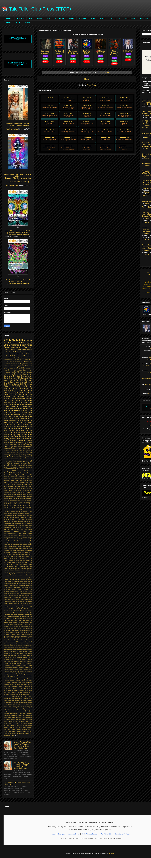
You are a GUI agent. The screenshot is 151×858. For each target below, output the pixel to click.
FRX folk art (11, 484)
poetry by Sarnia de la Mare (22, 696)
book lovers (24, 554)
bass (11, 550)
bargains (29, 368)
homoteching (21, 630)
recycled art (27, 457)
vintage (14, 729)
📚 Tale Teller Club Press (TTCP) (36, 8)
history (6, 380)
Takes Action (19, 422)
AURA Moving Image (21, 469)
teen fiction (22, 719)
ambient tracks (20, 531)
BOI (48, 18)
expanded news (10, 370)
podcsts (25, 692)
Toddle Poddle (12, 513)
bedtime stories (14, 430)
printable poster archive (11, 702)
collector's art (21, 572)
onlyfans (14, 686)
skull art (25, 715)
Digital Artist (14, 480)
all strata (28, 529)
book (11, 400)
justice (11, 653)
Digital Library (8, 482)
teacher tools (14, 719)
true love (17, 465)
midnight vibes (8, 671)
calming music (27, 564)
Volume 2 (18, 519)
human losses (16, 634)
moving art (17, 675)
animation (23, 426)
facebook (13, 439)
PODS (18, 23)
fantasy (29, 609)
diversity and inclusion (12, 437)
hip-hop (10, 630)
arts (22, 428)
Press (8, 23)
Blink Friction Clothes (11, 384)
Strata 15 (49, 123)
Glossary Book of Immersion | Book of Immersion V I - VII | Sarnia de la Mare (21, 765)
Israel (24, 420)
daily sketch (22, 435)
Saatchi (19, 494)
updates (29, 727)
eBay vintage (8, 599)
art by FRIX (20, 537)
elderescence (22, 402)
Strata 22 (87, 131)
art (31, 386)
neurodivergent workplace (24, 680)
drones (6, 597)
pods (30, 692)
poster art (14, 453)
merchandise (27, 447)
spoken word (27, 461)
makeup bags (8, 663)
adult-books (28, 525)
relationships (23, 710)
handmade (20, 404)
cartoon (17, 566)
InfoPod (12, 356)
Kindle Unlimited (12, 129)
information (19, 443)
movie (11, 675)
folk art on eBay (21, 616)
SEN (15, 494)
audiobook (28, 428)
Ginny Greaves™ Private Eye (114, 53)
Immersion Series (73, 834)
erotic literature (27, 603)
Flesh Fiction (28, 484)
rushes (6, 713)
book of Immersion (18, 350)
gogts (19, 624)
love (19, 390)
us (21, 465)
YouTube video (22, 521)
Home (39, 18)
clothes (15, 358)
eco (22, 599)
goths (23, 624)
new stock (7, 682)
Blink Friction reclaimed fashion (15, 414)
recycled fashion (26, 708)
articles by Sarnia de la (17, 539)
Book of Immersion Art (25, 475)
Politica (14, 492)
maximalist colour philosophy (13, 665)
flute (11, 616)
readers (6, 706)
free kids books (27, 618)
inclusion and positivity (10, 645)
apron (24, 535)
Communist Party (20, 478)
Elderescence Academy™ (45, 52)
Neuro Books (130, 18)
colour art (19, 574)
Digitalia (103, 18)
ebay (10, 358)
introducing (16, 649)
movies (24, 406)
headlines (13, 441)
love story (18, 447)
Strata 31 (68, 147)
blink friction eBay (17, 376)
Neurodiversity (27, 490)
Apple (45, 55)
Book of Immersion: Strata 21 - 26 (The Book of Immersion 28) (17, 232)
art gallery (7, 539)
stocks (19, 717)
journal (30, 651)
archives (6, 537)
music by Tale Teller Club (18, 380)
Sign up (29, 496)
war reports (13, 733)
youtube (13, 372)
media (25, 665)
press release (14, 455)
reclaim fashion (23, 408)
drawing (6, 439)
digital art (13, 390)
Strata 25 (49, 139)
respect (16, 712)
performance (28, 688)
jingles (26, 443)
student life (18, 463)
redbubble (6, 710)
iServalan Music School (25, 636)
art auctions (12, 537)
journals (6, 653)
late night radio (15, 655)
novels (10, 408)
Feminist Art (19, 484)
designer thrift (23, 591)
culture (28, 585)
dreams (29, 595)
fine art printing (19, 614)
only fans (7, 686)
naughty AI (25, 679)
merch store (28, 669)
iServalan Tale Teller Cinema (17, 640)
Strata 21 (68, 131)
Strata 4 (124, 98)
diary (30, 435)
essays (21, 605)
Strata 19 (124, 123)
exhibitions (7, 607)
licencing (29, 445)
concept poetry (17, 575)
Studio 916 (22, 502)
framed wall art (10, 618)
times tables (19, 723)
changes (29, 568)
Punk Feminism (21, 492)
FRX (19, 394)
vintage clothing (22, 729)
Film (30, 18)
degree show (14, 591)
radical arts (16, 704)
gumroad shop (23, 626)
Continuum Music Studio (73, 52)
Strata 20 (49, 130)
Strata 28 (105, 138)
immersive (22, 642)
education (29, 601)
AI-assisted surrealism (25, 467)
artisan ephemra (14, 428)
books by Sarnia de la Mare (14, 354)
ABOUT (9, 18)
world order (7, 735)
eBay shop (28, 597)
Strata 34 (124, 147)
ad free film (20, 525)
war (29, 465)
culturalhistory (21, 585)
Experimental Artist (26, 482)
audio (24, 543)
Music (29, 350)
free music (26, 620)
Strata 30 (49, 147)
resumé (21, 712)
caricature (19, 400)
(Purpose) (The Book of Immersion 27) (18, 179)
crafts (23, 583)
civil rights (28, 570)
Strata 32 (87, 147)
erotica (16, 605)
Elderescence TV (25, 418)
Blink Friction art (26, 384)
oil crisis (12, 684)
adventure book (9, 398)
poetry (13, 364)
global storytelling (12, 624)
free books (25, 439)
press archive (21, 700)
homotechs (28, 630)
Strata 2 (87, 98)
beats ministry (17, 550)
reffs (17, 710)
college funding (12, 574)
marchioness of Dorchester (23, 663)
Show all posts (103, 72)
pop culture (15, 698)
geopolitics (22, 370)
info (24, 645)
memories (19, 667)
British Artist (26, 345)
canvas (6, 566)
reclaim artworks (16, 457)
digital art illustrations (10, 593)
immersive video (9, 443)
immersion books (16, 406)
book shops (21, 556)
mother (6, 449)
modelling (16, 671)
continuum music (26, 579)
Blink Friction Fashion (16, 473)
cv (31, 585)
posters (22, 453)
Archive (49, 98)
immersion (19, 360)
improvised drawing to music (17, 644)
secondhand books (16, 713)
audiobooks (8, 360)
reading (29, 455)
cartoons (22, 566)
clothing (29, 432)
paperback (7, 688)
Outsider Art (7, 492)
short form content (16, 715)
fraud (16, 618)
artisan (26, 539)
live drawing (28, 659)
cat (9, 568)
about (24, 374)
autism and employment (20, 544)
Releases (20, 18)
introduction (22, 649)
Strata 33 (105, 147)
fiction (25, 362)
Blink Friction (59, 18)
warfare (19, 733)
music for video (8, 679)
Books (71, 18)
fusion (10, 622)
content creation (14, 579)
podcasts (7, 364)
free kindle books (16, 620)
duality (10, 597)
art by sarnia (28, 537)
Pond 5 (29, 420)
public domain (27, 702)
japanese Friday (22, 651)
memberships (12, 667)
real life (6, 457)
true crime (28, 410)
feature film (23, 610)
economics (21, 601)
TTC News (28, 502)
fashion (29, 354)
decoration (7, 591)
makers (29, 661)
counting (9, 583)
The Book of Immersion (12, 374)
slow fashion (17, 461)
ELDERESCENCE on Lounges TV (17, 64)
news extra (27, 358)
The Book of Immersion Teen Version (15, 511)
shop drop (7, 715)
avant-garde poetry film (21, 548)
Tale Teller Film (18, 508)
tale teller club (8, 465)
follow (28, 616)
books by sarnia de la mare (18, 560)
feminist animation (24, 612)
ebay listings (16, 599)
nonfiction (29, 682)
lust (12, 661)
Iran (30, 394)
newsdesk (14, 682)
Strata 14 (124, 115)
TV (9, 504)
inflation (20, 645)
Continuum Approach (16, 366)
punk (15, 408)
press (15, 700)
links (5, 447)
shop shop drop (27, 713)
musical (15, 679)
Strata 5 (49, 106)
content (6, 579)
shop (5, 358)
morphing (6, 675)
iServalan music (25, 441)
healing (6, 630)
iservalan (28, 360)
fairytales (14, 609)
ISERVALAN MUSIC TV (18, 39)
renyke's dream (8, 712)
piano (5, 692)
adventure (7, 527)
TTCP (5, 504)
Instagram (25, 394)
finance (13, 614)
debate (19, 589)
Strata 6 (68, 107)
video (5, 412)
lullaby (8, 661)
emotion (6, 603)
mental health (19, 669)
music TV (23, 675)
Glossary (17, 486)
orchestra (15, 451)
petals (16, 690)
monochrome (28, 673)
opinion (21, 686)
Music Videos (8, 490)
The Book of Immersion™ (59, 52)
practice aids (28, 698)
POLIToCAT (16, 386)
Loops (20, 488)
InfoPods (15, 352)
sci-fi (9, 713)
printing (21, 702)
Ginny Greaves (8, 486)
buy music (25, 378)
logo (5, 661)
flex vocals (7, 616)
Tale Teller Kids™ (86, 52)
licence (11, 445)
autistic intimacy (13, 546)
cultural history (9, 435)
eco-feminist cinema (10, 601)
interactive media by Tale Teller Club (20, 647)
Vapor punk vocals (26, 517)
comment (7, 388)
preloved (10, 700)
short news (8, 461)
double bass (27, 437)
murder (11, 449)
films (18, 439)
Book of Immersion (15, 362)
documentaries (13, 595)
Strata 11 (68, 115)
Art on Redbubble (25, 412)
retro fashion (28, 712)
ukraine (17, 725)
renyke (6, 459)
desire (30, 591)
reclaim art (19, 706)
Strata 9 (124, 106)
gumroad (16, 626)
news (30, 380)
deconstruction (27, 589)
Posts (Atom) (91, 85)
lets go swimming (13, 657)
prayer (6, 700)
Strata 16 (68, 122)
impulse (29, 644)
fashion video (8, 610)
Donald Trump (14, 418)
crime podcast (13, 585)
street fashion (8, 463)
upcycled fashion (14, 727)
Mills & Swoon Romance (90, 834)
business (6, 562)
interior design (8, 649)
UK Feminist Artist (20, 515)
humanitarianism (27, 634)
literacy (22, 659)
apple (20, 535)
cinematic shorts (20, 570)
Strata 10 (49, 115)
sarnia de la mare (21, 459)
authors (10, 544)
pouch (21, 698)
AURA (93, 18)
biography (14, 552)
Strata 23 (106, 130)
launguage (23, 655)
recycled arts (16, 708)
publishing (22, 455)
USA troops (17, 517)
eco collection (27, 599)
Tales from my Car (26, 510)
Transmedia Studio (23, 513)
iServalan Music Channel (11, 636)
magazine (16, 661)
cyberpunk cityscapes (10, 587)
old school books (26, 684)
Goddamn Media (15, 420)
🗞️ (15, 735)
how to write (19, 632)
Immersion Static (26, 486)
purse (10, 704)
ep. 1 (19, 603)
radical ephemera (22, 364)
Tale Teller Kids (106, 834)
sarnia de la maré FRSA (23, 382)
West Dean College (25, 396)
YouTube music (12, 521)
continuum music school (11, 581)
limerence (9, 659)
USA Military (10, 517)
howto (25, 632)
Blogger (111, 853)
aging (22, 529)
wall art (26, 731)
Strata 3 (105, 98)
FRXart (6, 420)
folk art (15, 616)
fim (9, 614)
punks (5, 704)
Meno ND (7, 396)
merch (29, 362)
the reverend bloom (17, 410)
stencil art (14, 717)
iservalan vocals (11, 651)
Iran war (28, 366)
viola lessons (12, 731)
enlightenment (13, 603)
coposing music (22, 581)
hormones (7, 632)
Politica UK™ (128, 51)
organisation (28, 686)
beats (6, 430)
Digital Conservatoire (25, 480)
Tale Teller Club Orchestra (21, 506)
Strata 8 (105, 106)
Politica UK (20, 356)
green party (28, 624)
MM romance (27, 488)
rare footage (25, 704)
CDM (13, 416)
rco (31, 704)
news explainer (9, 382)
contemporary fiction (10, 577)
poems (22, 451)
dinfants (6, 595)
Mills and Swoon (26, 372)
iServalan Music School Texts (13, 638)
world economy (27, 733)
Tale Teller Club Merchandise (19, 504)
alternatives (7, 531)
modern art (23, 671)
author (5, 544)
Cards (27, 23)
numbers (6, 684)
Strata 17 (87, 123)
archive (29, 535)
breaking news (19, 432)
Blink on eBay (12, 475)
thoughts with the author (17, 721)
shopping (7, 372)
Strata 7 (86, 107)
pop (10, 698)
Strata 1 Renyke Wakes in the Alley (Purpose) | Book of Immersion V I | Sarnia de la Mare (22, 745)
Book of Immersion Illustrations (14, 476)
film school (13, 404)
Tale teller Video (14, 510)
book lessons (17, 554)
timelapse (11, 723)
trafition (12, 725)
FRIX (5, 484)
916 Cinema (13, 412)
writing (12, 735)
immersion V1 (14, 642)
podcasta (19, 692)
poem (23, 390)
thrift (27, 721)
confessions (28, 575)
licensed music (27, 657)
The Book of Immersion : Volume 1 (18, 123)
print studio (28, 700)
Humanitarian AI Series (122, 834)
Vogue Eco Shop (9, 519)
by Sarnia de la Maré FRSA (13, 564)
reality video (12, 706)
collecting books (12, 572)
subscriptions (27, 463)
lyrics (30, 370)
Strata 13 (105, 114)
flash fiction (28, 614)
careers (11, 566)
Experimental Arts (12, 347)
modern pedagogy (16, 673)
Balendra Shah (19, 471)
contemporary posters (25, 577)
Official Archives (11, 345)
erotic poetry (8, 605)
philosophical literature (25, 690)
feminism (15, 612)
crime (14, 402)
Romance (10, 494)
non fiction (22, 682)
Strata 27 (87, 139)
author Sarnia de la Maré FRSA (14, 368)
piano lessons (12, 692)
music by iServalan (20, 449)
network (12, 680)
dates (19, 587)
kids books (20, 653)
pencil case (17, 688)
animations (14, 535)
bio (23, 550)
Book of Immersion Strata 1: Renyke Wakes (17, 175)
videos (25, 465)
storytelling (25, 717)
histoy (15, 630)
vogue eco (20, 731)
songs (9, 717)
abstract (24, 523)
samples (12, 459)
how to (12, 632)
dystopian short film (18, 597)
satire (30, 459)
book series (13, 556)
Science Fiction (21, 496)
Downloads (16, 482)
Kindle (16, 488)
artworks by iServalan (15, 543)
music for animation (26, 677)
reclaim (29, 356)
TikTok (25, 386)
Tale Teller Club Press (16, 424)
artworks (6, 543)
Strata (6, 422)
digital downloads (22, 593)
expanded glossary (17, 607)
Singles (6, 498)
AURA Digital (25, 342)
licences (20, 657)
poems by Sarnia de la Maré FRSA (14, 694)
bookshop (29, 560)
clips (5, 572)
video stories (8, 729)
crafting (19, 583)
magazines (23, 661)
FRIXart (6, 386)
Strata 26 (68, 139)
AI (31, 465)
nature (20, 679)
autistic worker (22, 546)
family (19, 609)
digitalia (29, 593)
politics (6, 698)
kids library (28, 653)
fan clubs (24, 609)
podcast (7, 352)
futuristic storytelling (18, 622)
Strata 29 (124, 138)
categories (14, 568)
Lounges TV (115, 18)
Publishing (144, 18)
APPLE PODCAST (9, 469)
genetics (27, 622)
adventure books (13, 529)
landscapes (7, 655)
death (13, 589)
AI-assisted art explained (11, 467)
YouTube (82, 18)
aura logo (29, 543)
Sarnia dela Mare (11, 496)
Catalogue (61, 834)
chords (12, 570)
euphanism (28, 605)
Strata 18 (105, 123)
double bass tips (22, 595)
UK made (29, 515)
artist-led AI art (16, 541)
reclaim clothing (27, 706)
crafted (14, 583)
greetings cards (8, 626)
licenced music (19, 445)
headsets (29, 628)
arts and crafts (27, 541)
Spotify (45, 58)
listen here (15, 659)
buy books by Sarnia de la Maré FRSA (20, 562)
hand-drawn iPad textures (17, 628)
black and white (23, 552)
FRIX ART (13, 394)
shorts (6, 362)
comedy (25, 574)
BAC (13, 471)
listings (10, 447)
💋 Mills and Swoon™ (100, 52)
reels (5, 356)
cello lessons (22, 568)
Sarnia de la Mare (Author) (19, 125)
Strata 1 (68, 98)
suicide (8, 719)
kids (15, 653)
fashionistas (16, 610)
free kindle (7, 620)
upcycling (23, 727)
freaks (20, 618)
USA (5, 517)
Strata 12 (86, 115)
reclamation (7, 708)
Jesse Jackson (8, 488)
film (30, 378)
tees (27, 719)
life (4, 659)
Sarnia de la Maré (14, 339)
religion (30, 710)
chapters (6, 570)
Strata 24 (124, 130)
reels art (12, 710)
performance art (8, 690)
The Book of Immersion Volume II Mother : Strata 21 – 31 (17, 281)
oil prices (18, 684)
